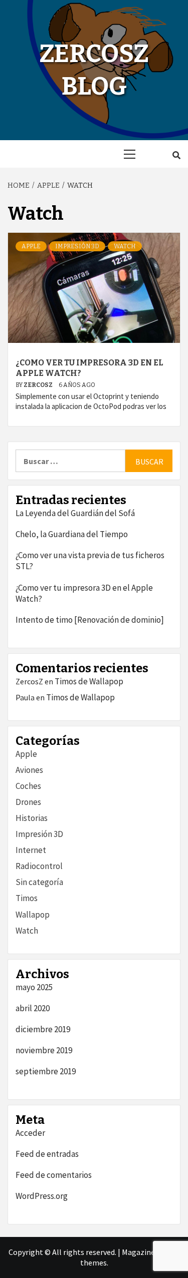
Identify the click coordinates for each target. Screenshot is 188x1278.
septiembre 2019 (46, 1071)
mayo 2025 (34, 987)
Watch (125, 246)
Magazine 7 (141, 1252)
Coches (28, 785)
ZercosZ (39, 384)
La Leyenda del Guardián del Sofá (75, 513)
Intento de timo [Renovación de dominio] (90, 619)
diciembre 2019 (43, 1029)
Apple (31, 246)
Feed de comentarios (54, 1174)
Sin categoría (39, 882)
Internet (31, 850)
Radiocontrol (39, 866)
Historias (32, 817)
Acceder (30, 1132)
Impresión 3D (77, 246)
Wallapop (33, 914)
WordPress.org (42, 1195)
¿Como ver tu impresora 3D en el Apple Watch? (84, 593)
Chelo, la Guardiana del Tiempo (72, 534)
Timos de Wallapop (89, 681)
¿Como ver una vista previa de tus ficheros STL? (90, 561)
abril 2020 (33, 1008)
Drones (28, 801)
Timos (27, 898)
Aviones (29, 769)
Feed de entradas (47, 1153)
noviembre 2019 (44, 1050)
